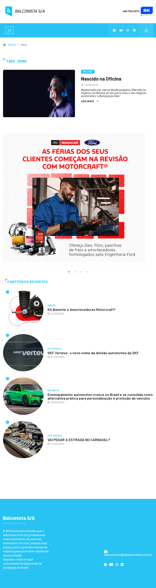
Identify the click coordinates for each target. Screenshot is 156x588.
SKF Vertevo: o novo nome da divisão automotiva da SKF (93, 353)
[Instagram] (128, 30)
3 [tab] (81, 272)
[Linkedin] (134, 30)
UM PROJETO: (132, 11)
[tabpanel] (78, 202)
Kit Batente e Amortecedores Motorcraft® (82, 309)
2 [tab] (75, 272)
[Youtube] (121, 30)
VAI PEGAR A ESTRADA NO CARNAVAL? (79, 439)
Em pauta (53, 390)
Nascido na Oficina (101, 79)
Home (12, 44)
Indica (52, 305)
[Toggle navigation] (9, 30)
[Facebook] (114, 30)
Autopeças (55, 349)
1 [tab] (69, 272)
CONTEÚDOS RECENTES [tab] (27, 282)
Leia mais (87, 101)
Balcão (87, 71)
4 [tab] (87, 272)
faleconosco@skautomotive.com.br (128, 555)
